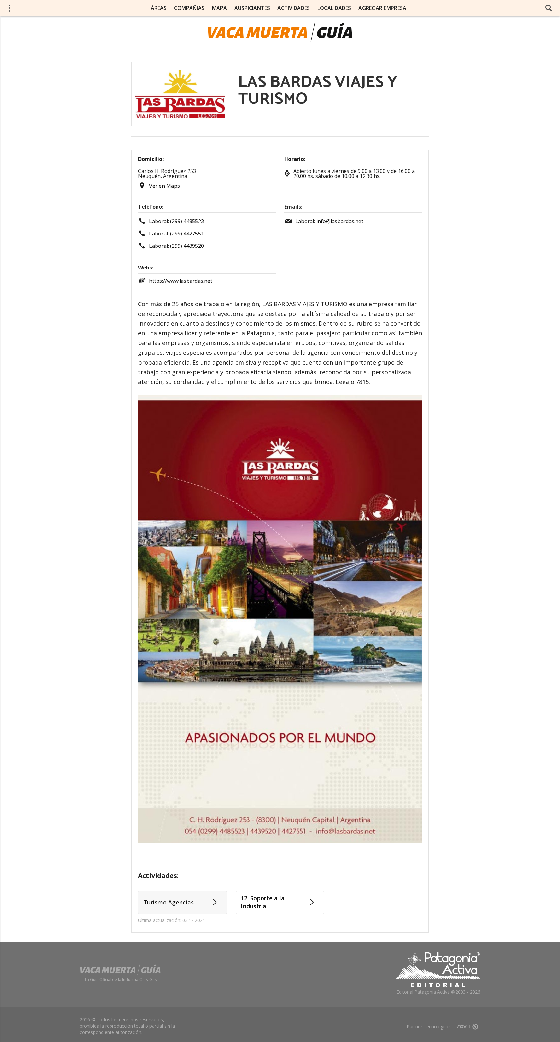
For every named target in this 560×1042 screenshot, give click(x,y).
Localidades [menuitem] (334, 8)
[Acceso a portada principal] (55, 8)
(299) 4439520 (187, 245)
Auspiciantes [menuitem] (252, 8)
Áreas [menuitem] (159, 8)
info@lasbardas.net (339, 221)
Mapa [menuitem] (219, 8)
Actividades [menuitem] (293, 8)
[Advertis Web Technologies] (463, 1024)
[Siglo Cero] (475, 1024)
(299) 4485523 (187, 221)
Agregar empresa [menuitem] (382, 8)
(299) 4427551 (187, 233)
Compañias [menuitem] (189, 8)
